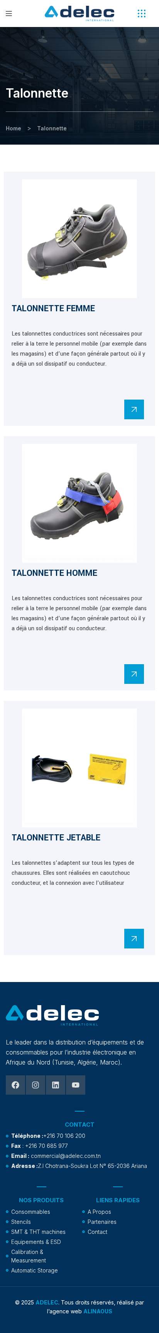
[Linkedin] (55, 1085)
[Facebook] (15, 1085)
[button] (141, 13)
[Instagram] (35, 1085)
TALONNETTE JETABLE (56, 838)
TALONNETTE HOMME (54, 573)
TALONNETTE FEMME (53, 308)
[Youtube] (75, 1085)
